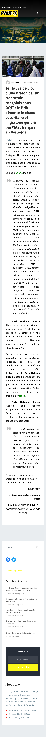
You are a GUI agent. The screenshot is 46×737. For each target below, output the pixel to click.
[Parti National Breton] (9, 13)
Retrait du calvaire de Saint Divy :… (20, 633)
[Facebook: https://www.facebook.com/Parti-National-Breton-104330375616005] (8, 559)
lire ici (22, 395)
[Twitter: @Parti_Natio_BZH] (13, 559)
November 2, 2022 (31, 83)
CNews (19, 173)
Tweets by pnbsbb (14, 571)
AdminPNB (15, 83)
